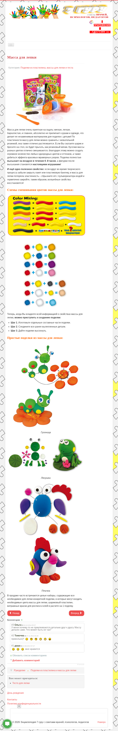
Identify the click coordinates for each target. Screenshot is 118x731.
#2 (12, 635)
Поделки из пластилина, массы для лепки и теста (47, 67)
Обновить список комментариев (29, 655)
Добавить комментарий (26, 660)
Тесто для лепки (21, 683)
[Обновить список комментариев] (22, 620)
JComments (80, 664)
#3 (12, 625)
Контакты (12, 699)
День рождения (15, 693)
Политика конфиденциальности (24, 703)
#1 (12, 645)
